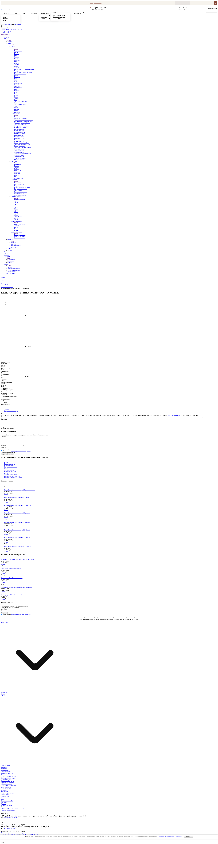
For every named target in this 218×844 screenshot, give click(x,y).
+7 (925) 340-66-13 (183, 9)
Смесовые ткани (9, 470)
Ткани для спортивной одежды (13, 477)
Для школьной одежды (7, 781)
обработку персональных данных (20, 451)
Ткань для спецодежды (7, 793)
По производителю (19, 224)
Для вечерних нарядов (7, 782)
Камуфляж (4, 790)
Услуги (9, 267)
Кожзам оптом (5, 796)
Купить (6, 494)
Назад (9, 40)
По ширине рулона (19, 199)
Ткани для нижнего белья (8, 785)
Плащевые (4, 768)
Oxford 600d (4, 791)
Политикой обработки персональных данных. (170, 836)
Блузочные (4, 767)
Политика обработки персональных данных (13, 833)
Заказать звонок (5, 34)
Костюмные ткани (6, 779)
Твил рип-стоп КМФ (7, 801)
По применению (19, 117)
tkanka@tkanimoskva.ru (8, 810)
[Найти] (215, 3)
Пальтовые (4, 774)
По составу (17, 164)
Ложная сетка (5, 794)
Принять (188, 836)
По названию (18, 51)
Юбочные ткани (5, 765)
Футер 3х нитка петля (174, 415)
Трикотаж (3, 804)
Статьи (3, 694)
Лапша (3, 797)
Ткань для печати (9, 465)
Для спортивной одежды (8, 778)
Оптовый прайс (212, 13)
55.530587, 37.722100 (11, 817)
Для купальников (6, 787)
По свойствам (18, 182)
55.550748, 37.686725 (10, 828)
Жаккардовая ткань (6, 805)
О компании (11, 259)
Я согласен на (16, 451)
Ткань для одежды (9, 464)
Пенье (2, 799)
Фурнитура (14, 242)
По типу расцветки (19, 235)
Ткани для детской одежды (12, 476)
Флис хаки (4, 802)
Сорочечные (4, 770)
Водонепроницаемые (7, 773)
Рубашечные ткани (6, 784)
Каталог (9, 41)
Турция (6, 462)
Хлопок (6, 468)
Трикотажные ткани (10, 471)
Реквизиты (4, 692)
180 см (6, 473)
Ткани (13, 46)
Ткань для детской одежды (8, 776)
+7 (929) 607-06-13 (183, 7)
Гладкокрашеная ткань (10, 467)
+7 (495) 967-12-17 (100, 8)
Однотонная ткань (9, 461)
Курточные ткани (6, 771)
